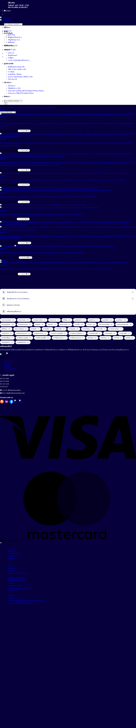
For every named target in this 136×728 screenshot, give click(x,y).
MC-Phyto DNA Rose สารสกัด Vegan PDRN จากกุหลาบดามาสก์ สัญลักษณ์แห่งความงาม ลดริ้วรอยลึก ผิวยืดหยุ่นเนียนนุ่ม (42, 253)
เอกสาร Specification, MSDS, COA (20, 77)
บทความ (7, 49)
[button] (3, 110)
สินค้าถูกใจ (8, 364)
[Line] (16, 401)
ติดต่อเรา (7, 96)
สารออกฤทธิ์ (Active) (49, 108)
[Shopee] (2, 401)
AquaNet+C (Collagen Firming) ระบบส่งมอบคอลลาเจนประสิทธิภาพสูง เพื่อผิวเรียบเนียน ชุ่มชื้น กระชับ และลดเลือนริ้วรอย (42, 214)
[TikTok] (21, 401)
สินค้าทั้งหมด (12, 108)
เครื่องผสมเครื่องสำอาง (14, 311)
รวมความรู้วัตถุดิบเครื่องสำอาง (18, 60)
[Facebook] (11, 401)
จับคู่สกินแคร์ (12, 55)
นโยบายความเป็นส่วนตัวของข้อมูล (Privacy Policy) (26, 91)
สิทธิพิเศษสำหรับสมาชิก (16, 67)
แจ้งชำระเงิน (8, 45)
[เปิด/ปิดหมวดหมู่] (132, 292)
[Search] (5, 103)
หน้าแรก (7, 27)
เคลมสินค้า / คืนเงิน (15, 74)
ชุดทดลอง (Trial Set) (13, 305)
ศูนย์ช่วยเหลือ (8, 63)
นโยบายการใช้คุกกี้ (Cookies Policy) (20, 93)
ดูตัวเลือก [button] (3, 119)
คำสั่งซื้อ (7, 366)
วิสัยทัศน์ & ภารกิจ (14, 88)
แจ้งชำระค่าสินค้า (10, 369)
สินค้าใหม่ (11, 35)
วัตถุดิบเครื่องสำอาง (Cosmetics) (29, 108)
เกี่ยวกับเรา (8, 82)
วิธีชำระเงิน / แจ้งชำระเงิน (17, 69)
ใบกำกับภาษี (12, 79)
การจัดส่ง (11, 72)
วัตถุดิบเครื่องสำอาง (15, 37)
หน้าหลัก (3, 108)
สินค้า (6, 31)
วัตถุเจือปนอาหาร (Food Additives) (18, 299)
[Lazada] (7, 401)
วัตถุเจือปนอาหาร (14, 40)
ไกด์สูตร (11, 58)
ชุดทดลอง (11, 42)
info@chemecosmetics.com (15, 393)
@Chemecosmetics (14, 390)
